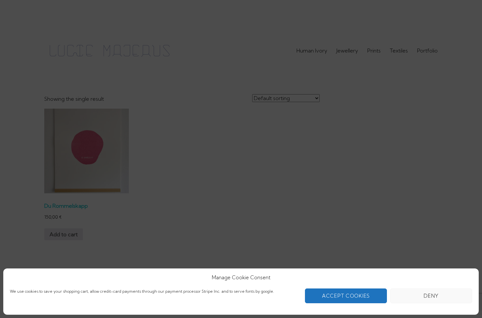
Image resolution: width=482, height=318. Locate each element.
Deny (431, 296)
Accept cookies (346, 296)
